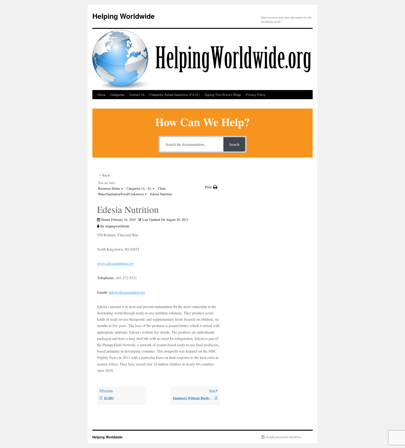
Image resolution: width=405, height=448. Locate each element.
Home (101, 94)
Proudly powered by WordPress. (284, 437)
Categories (117, 94)
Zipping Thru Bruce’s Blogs (222, 94)
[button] (211, 187)
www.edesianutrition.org (115, 263)
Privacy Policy (256, 94)
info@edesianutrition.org (127, 292)
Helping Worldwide (123, 16)
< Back (104, 175)
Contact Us (137, 94)
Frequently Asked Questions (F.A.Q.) (174, 94)
